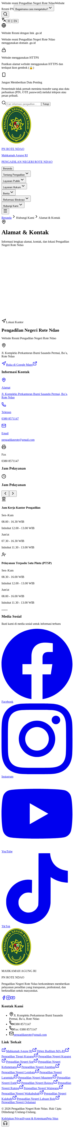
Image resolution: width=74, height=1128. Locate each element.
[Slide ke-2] (6, 610)
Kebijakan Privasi (12, 1118)
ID (9, 21)
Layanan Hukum (12, 187)
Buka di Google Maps (19, 364)
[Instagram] (8, 999)
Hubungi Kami (10, 206)
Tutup (46, 104)
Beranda (7, 168)
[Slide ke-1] (3, 610)
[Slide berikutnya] (13, 494)
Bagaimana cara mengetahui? (31, 9)
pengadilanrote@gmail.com (30, 1034)
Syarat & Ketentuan (34, 1118)
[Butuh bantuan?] (5, 1123)
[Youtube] (13, 999)
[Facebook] (4, 999)
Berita (6, 193)
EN (15, 21)
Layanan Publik (11, 181)
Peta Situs (52, 1118)
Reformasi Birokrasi (14, 199)
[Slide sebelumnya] (5, 494)
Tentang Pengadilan (14, 174)
